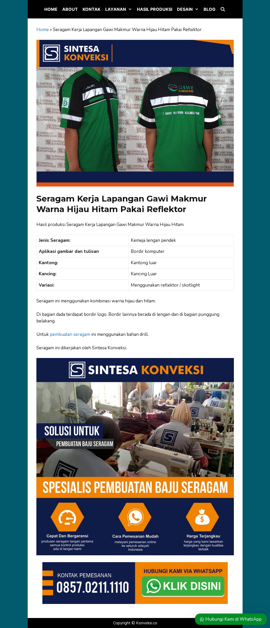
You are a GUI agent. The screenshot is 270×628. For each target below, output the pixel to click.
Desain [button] (185, 9)
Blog (209, 9)
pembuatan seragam (70, 334)
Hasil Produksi (154, 9)
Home (50, 9)
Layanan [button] (115, 9)
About (70, 9)
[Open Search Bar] (223, 9)
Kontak (91, 9)
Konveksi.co (146, 623)
